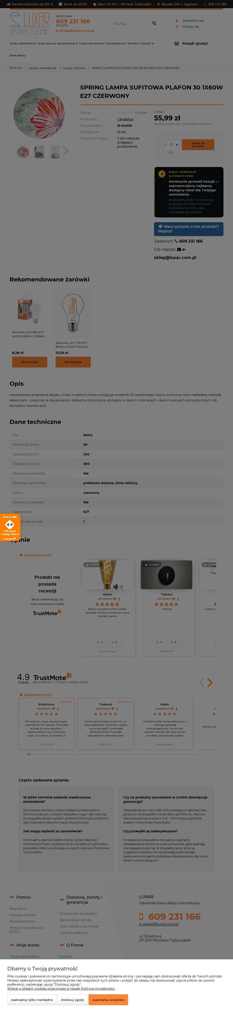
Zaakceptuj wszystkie (108, 1000)
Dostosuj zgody (72, 1000)
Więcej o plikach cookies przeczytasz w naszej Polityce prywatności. (61, 989)
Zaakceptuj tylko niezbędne (32, 1000)
